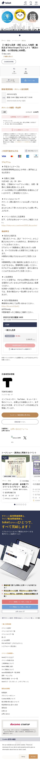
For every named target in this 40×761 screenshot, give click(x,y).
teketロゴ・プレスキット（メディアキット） (15, 681)
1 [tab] (19, 35)
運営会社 (4, 708)
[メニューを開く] (36, 3)
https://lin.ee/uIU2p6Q (10, 306)
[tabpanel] (20, 19)
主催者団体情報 (8, 61)
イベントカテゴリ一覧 (8, 631)
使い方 (4, 637)
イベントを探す (6, 628)
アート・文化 (6, 40)
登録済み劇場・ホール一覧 (10, 678)
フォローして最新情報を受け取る (20, 415)
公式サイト (16, 438)
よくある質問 (6, 640)
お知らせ (4, 711)
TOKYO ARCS (7, 392)
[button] (14, 504)
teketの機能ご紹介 (7, 666)
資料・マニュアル (7, 675)
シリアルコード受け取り (9, 646)
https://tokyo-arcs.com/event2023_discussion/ (19, 225)
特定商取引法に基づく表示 (10, 705)
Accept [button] (33, 756)
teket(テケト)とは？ (8, 657)
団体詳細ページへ (20, 422)
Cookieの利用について (8, 698)
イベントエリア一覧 (8, 634)
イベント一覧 (28, 618)
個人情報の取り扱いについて (10, 701)
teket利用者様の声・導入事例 (11, 672)
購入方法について (33, 151)
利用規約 (4, 692)
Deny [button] (23, 756)
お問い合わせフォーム (19, 429)
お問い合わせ (6, 714)
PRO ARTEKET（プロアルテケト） (12, 643)
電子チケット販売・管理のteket (12, 618)
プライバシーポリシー (8, 695)
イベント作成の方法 (8, 660)
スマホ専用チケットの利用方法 (22, 142)
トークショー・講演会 (19, 40)
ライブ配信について (8, 669)
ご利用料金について (8, 663)
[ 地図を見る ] (8, 56)
